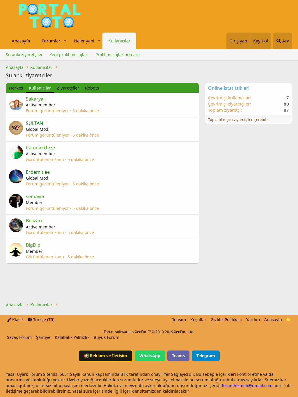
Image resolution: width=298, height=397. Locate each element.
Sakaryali (36, 99)
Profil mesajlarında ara (117, 54)
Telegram (205, 355)
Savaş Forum (19, 337)
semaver (35, 196)
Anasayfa (21, 41)
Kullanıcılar (119, 41)
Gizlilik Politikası (226, 319)
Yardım (253, 319)
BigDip (33, 245)
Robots (92, 88)
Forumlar (51, 41)
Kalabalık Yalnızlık (72, 337)
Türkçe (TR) (43, 319)
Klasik (17, 319)
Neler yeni (84, 41)
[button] (65, 41)
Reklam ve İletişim (105, 355)
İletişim (178, 319)
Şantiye (43, 337)
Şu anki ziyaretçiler (24, 54)
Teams (178, 355)
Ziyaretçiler (68, 88)
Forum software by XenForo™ (149, 331)
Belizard (35, 220)
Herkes (16, 88)
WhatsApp (149, 355)
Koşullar (198, 319)
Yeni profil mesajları (69, 54)
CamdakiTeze (40, 147)
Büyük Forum (106, 337)
